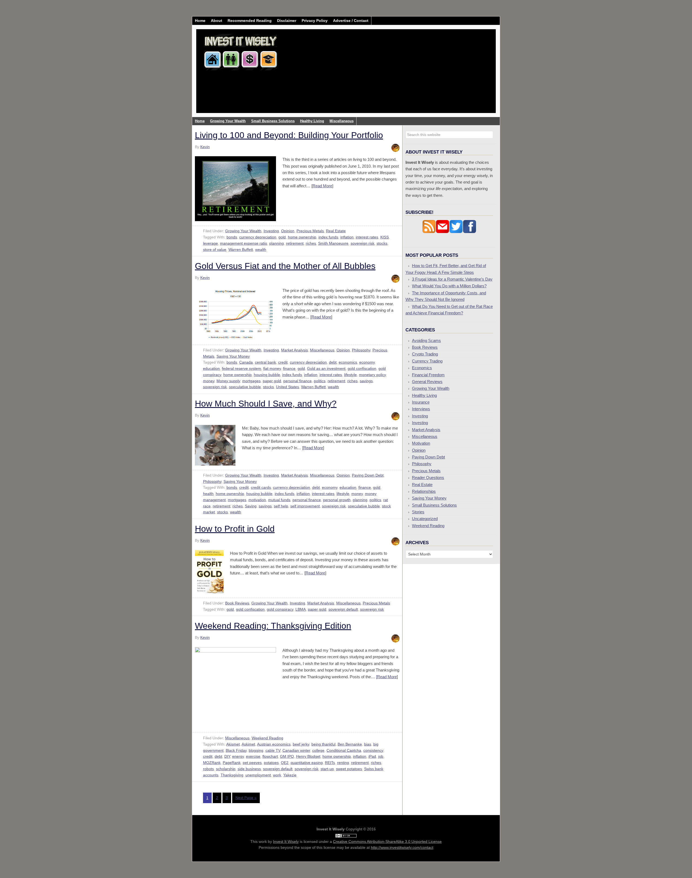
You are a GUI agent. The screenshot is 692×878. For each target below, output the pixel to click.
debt (333, 362)
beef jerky (301, 744)
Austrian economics (274, 744)
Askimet (248, 744)
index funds (328, 237)
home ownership (302, 237)
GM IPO (287, 756)
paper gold (272, 381)
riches (311, 243)
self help (281, 506)
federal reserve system (241, 368)
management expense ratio (243, 243)
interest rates (367, 237)
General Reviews (427, 381)
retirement (295, 243)
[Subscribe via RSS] (429, 232)
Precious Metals (310, 231)
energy (238, 756)
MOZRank (212, 762)
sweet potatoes (349, 769)
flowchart (270, 756)
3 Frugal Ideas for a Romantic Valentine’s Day (452, 279)
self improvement (305, 506)
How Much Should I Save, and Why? (266, 403)
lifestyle (350, 375)
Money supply (228, 381)
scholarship (225, 769)
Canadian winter (296, 750)
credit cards (261, 487)
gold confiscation (362, 368)
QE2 (284, 762)
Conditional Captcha (344, 750)
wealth (260, 249)
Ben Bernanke (350, 744)
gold (282, 237)
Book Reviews (237, 603)
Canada (246, 362)
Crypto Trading (425, 354)
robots (208, 769)
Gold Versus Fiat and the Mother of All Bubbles (285, 266)
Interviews (421, 409)
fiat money (272, 368)
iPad (372, 756)
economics (348, 362)
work (277, 775)
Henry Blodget (308, 756)
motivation (257, 500)
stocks (382, 243)
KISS (384, 237)
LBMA (300, 609)
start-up (327, 769)
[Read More (321, 186)
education (211, 368)
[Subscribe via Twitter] (456, 232)
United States (287, 387)
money (208, 381)
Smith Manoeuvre (333, 243)
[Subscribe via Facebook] (469, 232)
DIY (227, 756)
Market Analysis (294, 350)
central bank (265, 362)
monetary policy (372, 375)
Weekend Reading (267, 738)
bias (367, 744)
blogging (256, 750)
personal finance (297, 381)
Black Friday (236, 750)
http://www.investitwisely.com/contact (402, 847)
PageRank (232, 762)
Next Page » (246, 798)
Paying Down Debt (368, 475)
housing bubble (267, 375)
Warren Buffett (240, 249)
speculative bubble (245, 387)
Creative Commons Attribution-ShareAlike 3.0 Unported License (387, 841)
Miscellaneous (322, 350)
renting (343, 762)
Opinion (287, 231)
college (318, 750)
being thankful (323, 744)
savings (366, 381)
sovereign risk (362, 243)
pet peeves (252, 762)
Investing (271, 231)
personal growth (337, 500)
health (208, 493)
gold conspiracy (280, 609)
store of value (214, 249)
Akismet (233, 744)
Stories (418, 512)
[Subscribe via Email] (442, 232)
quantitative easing (307, 762)
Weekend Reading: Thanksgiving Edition (273, 626)
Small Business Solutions (434, 505)
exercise (253, 756)
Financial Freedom (428, 375)
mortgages (251, 381)
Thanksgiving (232, 775)
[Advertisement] (378, 75)
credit (283, 362)
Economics (422, 367)
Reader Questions (428, 477)
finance (289, 368)
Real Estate (336, 231)
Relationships (424, 491)
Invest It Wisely (240, 50)
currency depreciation (257, 237)
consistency (373, 750)
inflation (347, 237)
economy (367, 362)
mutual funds (279, 500)
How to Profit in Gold (235, 529)
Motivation (421, 443)
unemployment (258, 775)
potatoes (271, 762)
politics (319, 381)
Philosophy (361, 350)
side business (249, 769)
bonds (232, 237)
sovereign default (343, 609)
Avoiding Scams (426, 340)
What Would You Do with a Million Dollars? (449, 286)
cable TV (272, 750)
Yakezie (290, 775)
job (380, 756)
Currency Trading (427, 361)
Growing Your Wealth (243, 231)
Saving (251, 506)
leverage (210, 243)
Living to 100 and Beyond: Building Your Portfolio (289, 135)
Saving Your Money (233, 356)
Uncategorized (425, 518)
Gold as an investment (326, 368)
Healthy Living (424, 395)
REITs (330, 762)
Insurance (421, 402)
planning (276, 243)
